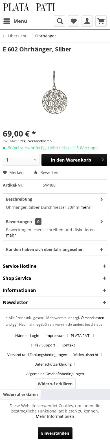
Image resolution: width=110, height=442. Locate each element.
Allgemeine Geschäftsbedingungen (55, 373)
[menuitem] (15, 21)
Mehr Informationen (55, 416)
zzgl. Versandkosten (36, 141)
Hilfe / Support (43, 345)
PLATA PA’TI (81, 335)
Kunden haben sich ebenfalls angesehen (44, 249)
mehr (85, 207)
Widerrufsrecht (85, 354)
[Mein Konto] (87, 21)
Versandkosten (92, 317)
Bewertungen (19, 221)
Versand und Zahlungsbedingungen (37, 354)
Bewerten (48, 172)
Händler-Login (27, 335)
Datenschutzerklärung (53, 364)
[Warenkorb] (101, 21)
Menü (20, 21)
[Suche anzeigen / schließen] (59, 21)
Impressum (55, 335)
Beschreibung (19, 199)
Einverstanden (55, 433)
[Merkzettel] (73, 21)
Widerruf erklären (55, 383)
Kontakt (68, 345)
